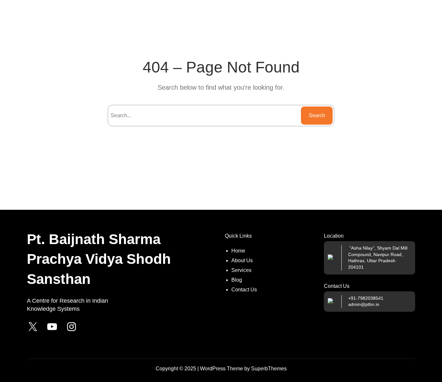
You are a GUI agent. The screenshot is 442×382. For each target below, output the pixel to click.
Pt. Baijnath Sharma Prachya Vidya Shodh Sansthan (99, 259)
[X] (33, 326)
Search (317, 115)
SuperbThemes (269, 368)
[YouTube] (52, 326)
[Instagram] (71, 326)
